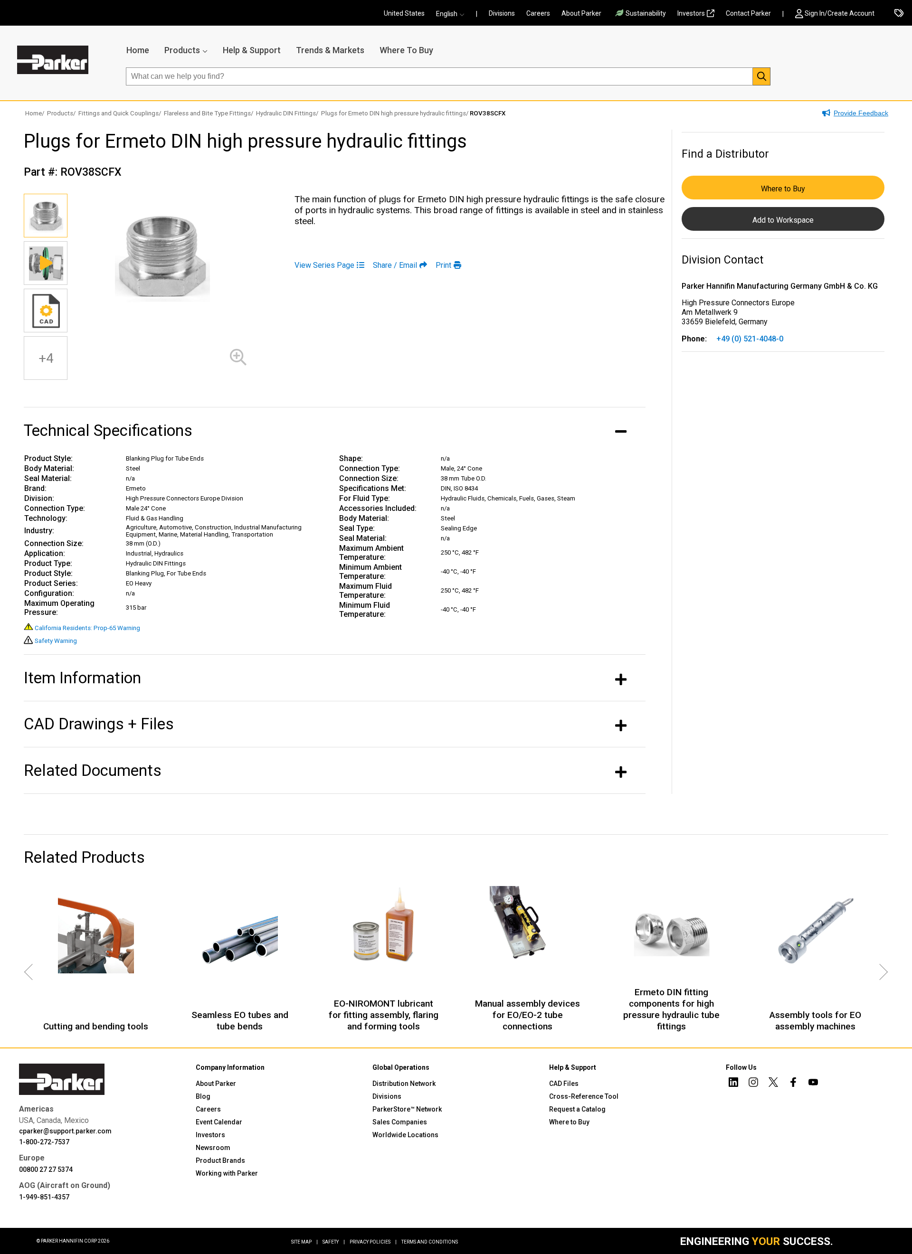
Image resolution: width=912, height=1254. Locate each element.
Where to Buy (783, 188)
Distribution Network (404, 1083)
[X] (773, 1083)
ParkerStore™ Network (407, 1109)
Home (137, 50)
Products (182, 50)
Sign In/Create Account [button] (839, 13)
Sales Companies (399, 1122)
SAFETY (334, 1242)
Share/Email (395, 265)
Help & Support (252, 50)
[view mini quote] (899, 13)
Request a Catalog (577, 1109)
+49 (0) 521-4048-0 (749, 338)
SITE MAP (304, 1242)
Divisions (502, 13)
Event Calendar (219, 1122)
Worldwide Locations (405, 1135)
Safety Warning (56, 640)
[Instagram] (753, 1083)
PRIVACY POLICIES (373, 1242)
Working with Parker (227, 1173)
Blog (203, 1096)
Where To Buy (406, 50)
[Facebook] (793, 1083)
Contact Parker (748, 13)
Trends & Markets (330, 50)
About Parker (581, 13)
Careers (538, 13)
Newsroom (213, 1147)
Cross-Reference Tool (583, 1096)
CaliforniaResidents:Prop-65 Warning (87, 628)
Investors (691, 13)
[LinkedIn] (733, 1083)
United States (404, 13)
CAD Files (564, 1083)
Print (443, 265)
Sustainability (646, 13)
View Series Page (324, 265)
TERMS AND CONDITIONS (429, 1242)
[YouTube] (813, 1083)
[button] (453, 14)
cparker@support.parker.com (65, 1131)
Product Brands (220, 1160)
